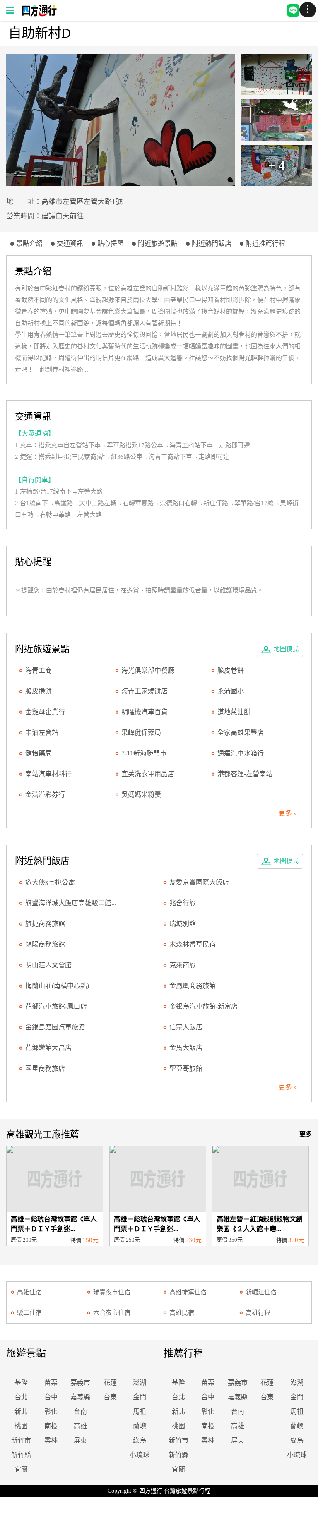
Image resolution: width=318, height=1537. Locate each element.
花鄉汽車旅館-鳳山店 (56, 1006)
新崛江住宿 (261, 1292)
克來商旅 (182, 965)
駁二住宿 (29, 1312)
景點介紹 (29, 243)
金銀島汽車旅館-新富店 (203, 1006)
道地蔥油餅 (234, 711)
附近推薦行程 (265, 243)
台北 (21, 1396)
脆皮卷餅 (230, 670)
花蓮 (110, 1382)
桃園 (21, 1425)
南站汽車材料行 (48, 773)
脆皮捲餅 (38, 691)
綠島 (139, 1440)
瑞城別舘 (182, 923)
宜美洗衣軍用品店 (147, 773)
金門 (139, 1396)
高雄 (80, 1425)
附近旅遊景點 (158, 243)
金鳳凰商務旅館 (192, 985)
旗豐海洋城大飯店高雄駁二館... (70, 902)
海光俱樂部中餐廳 (147, 670)
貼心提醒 (110, 243)
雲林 (51, 1440)
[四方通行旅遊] (39, 14)
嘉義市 (80, 1382)
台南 (80, 1411)
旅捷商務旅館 (45, 923)
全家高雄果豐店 (240, 732)
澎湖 (139, 1382)
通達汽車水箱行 (240, 753)
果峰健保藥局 (141, 732)
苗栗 (51, 1382)
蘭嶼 (139, 1425)
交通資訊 (70, 243)
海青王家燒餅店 (144, 691)
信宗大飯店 (185, 1027)
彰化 (51, 1411)
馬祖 (139, 1411)
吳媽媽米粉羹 (141, 794)
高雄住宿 (29, 1292)
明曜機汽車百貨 (144, 711)
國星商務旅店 (45, 1068)
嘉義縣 (80, 1396)
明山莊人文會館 (48, 965)
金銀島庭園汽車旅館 (55, 1027)
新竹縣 (21, 1454)
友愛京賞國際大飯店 (199, 882)
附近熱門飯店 (211, 243)
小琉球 (139, 1454)
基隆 (21, 1382)
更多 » (288, 813)
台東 (110, 1396)
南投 (51, 1425)
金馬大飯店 (185, 1047)
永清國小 (230, 691)
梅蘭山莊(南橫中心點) (57, 985)
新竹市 (21, 1440)
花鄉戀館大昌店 (48, 1047)
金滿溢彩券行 (45, 794)
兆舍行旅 (182, 902)
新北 (21, 1411)
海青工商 (38, 670)
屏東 (80, 1440)
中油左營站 (41, 732)
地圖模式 (286, 649)
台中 (51, 1396)
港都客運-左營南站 (244, 773)
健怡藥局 (38, 753)
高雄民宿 (181, 1312)
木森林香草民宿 (192, 944)
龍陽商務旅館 (45, 944)
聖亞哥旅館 (185, 1068)
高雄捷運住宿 (188, 1292)
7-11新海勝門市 (143, 753)
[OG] (120, 120)
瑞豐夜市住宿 (111, 1292)
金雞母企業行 (45, 711)
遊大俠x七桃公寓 (50, 882)
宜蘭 (21, 1469)
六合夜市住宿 (111, 1312)
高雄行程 (258, 1312)
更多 (305, 1134)
